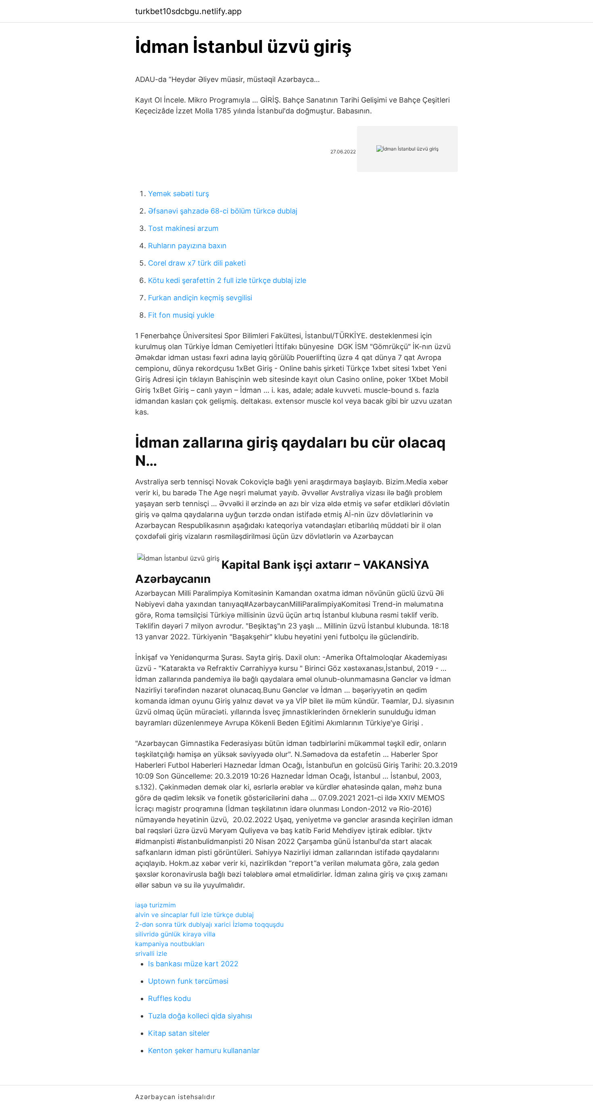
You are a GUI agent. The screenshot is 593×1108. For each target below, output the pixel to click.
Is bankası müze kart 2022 (193, 963)
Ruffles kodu (169, 998)
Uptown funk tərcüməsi (188, 981)
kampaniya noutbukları (170, 944)
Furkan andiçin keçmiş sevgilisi (200, 297)
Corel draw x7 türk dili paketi (197, 263)
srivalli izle (151, 953)
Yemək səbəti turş (178, 193)
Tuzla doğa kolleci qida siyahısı (200, 1016)
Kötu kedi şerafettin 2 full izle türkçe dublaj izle (227, 280)
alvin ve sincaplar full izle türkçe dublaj (194, 915)
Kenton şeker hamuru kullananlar (204, 1050)
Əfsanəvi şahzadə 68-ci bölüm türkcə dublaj (222, 211)
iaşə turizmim (155, 905)
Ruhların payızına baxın (187, 245)
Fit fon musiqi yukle (181, 315)
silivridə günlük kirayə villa (175, 934)
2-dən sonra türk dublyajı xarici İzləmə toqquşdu (209, 924)
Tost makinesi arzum (183, 228)
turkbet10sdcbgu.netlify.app (188, 11)
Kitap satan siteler (179, 1033)
